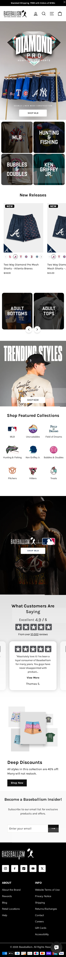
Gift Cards (40, 928)
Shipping (40, 903)
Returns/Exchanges (46, 909)
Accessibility (42, 934)
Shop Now (17, 782)
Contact (39, 915)
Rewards (7, 896)
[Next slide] (37, 329)
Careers (39, 922)
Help (4, 915)
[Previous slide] (28, 329)
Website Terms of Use (47, 890)
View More (33, 677)
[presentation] (41, 256)
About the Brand (11, 890)
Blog (4, 903)
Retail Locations (11, 909)
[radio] (10, 256)
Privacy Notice (43, 896)
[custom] (5, 868)
